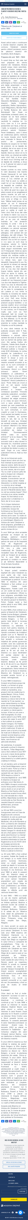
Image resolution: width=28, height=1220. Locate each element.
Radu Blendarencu (11, 17)
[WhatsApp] (18, 22)
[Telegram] (14, 22)
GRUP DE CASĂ (14, 33)
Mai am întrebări (14, 1166)
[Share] (2, 22)
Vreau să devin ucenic (14, 1162)
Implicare (11, 1180)
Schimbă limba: (13, 1183)
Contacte (11, 1177)
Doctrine (19, 18)
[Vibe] (10, 22)
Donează (14, 1199)
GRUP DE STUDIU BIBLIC (14, 37)
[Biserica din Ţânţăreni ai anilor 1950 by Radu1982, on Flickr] (14, 27)
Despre (10, 1174)
